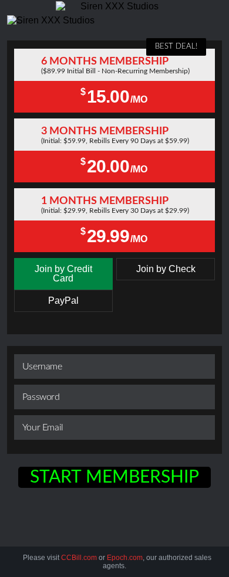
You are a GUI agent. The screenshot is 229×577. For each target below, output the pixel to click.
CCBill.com (79, 558)
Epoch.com (125, 558)
